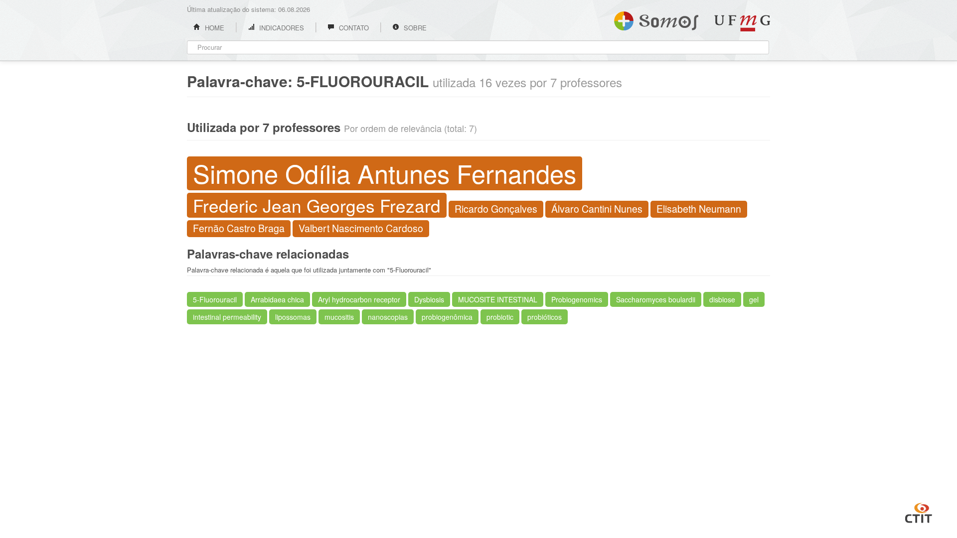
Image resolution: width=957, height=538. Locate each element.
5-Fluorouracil (215, 299)
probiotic (499, 317)
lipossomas (293, 317)
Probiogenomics (576, 299)
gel (754, 299)
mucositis (339, 317)
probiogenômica (447, 317)
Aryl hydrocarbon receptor (359, 299)
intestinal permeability (227, 317)
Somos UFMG (656, 19)
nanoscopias (388, 317)
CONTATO (353, 27)
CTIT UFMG (918, 511)
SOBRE (414, 27)
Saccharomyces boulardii (655, 299)
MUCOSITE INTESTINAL (497, 299)
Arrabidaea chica (277, 299)
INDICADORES (280, 27)
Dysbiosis (429, 299)
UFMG (742, 23)
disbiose (722, 299)
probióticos (544, 317)
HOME (213, 27)
